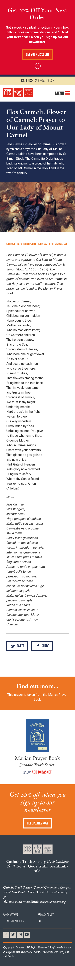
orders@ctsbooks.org (48, 901)
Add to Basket (41, 772)
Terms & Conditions (13, 921)
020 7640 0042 (37, 80)
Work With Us (10, 914)
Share (45, 646)
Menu (60, 93)
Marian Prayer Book (37, 758)
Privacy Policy (46, 914)
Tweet (20, 646)
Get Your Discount (37, 54)
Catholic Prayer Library (18, 243)
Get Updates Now (37, 823)
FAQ (40, 921)
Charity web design (55, 952)
